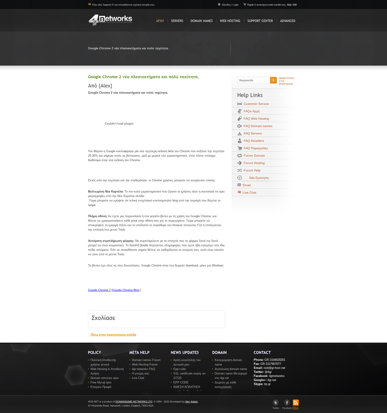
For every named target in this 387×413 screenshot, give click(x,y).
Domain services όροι (104, 378)
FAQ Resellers (253, 141)
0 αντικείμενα (261, 4)
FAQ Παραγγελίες (255, 148)
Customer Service (255, 104)
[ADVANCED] (288, 20)
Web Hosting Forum (145, 364)
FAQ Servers (252, 133)
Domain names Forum (146, 360)
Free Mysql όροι (100, 382)
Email (246, 185)
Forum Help (251, 170)
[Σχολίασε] (104, 317)
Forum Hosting (253, 163)
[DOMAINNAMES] (201, 20)
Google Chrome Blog (125, 290)
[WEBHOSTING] (230, 20)
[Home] (160, 20)
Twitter (276, 408)
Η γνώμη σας (140, 373)
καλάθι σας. (280, 4)
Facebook (287, 408)
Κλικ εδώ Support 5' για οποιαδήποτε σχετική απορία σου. (123, 4)
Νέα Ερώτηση (258, 177)
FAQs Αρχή (251, 111)
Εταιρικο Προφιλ (101, 387)
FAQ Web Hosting (255, 118)
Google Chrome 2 (99, 290)
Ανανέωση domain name (231, 369)
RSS (295, 408)
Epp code (179, 369)
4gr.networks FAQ (143, 369)
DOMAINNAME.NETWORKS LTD (134, 401)
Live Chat (249, 192)
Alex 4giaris (191, 401)
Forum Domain (253, 155)
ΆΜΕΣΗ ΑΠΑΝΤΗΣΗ (186, 387)
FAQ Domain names (257, 126)
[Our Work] (177, 20)
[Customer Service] (260, 20)
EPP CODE (181, 382)
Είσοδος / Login (230, 4)
